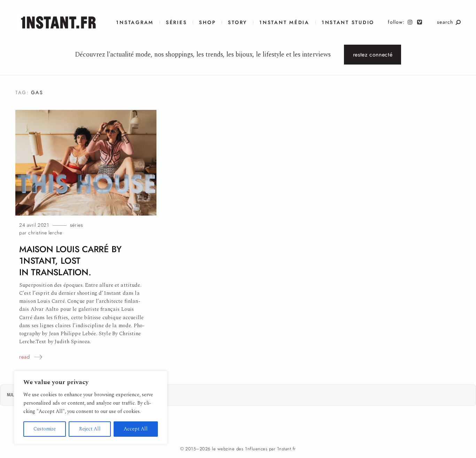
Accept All (136, 429)
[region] (90, 407)
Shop (207, 22)
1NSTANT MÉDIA (284, 22)
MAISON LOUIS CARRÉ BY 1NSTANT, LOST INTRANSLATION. (70, 260)
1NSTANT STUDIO (348, 22)
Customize (44, 429)
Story (237, 22)
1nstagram (135, 22)
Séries (176, 22)
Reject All (90, 429)
